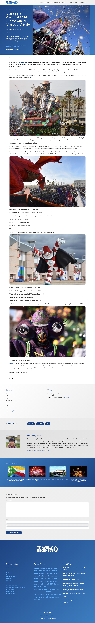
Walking (56, 597)
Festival (40, 423)
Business (42, 570)
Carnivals (9, 45)
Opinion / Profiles (11, 585)
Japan (39, 584)
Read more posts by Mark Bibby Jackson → (38, 450)
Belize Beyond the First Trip (70, 579)
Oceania (8, 580)
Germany (37, 581)
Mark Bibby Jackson (14, 49)
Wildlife (43, 599)
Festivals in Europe (12, 46)
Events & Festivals (11, 583)
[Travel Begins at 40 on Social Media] (87, 2)
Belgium (36, 570)
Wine (47, 599)
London (51, 584)
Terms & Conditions (44, 615)
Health (42, 581)
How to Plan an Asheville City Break (72, 589)
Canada (56, 570)
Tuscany (11, 363)
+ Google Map (65, 397)
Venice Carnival (22, 62)
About (8, 596)
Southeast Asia (10, 576)
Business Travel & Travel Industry (16, 587)
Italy (78, 62)
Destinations (56, 2)
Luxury (57, 584)
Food (48, 578)
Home (41, 2)
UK (47, 597)
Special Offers (10, 589)
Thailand (37, 597)
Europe (8, 572)
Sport (48, 592)
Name (8, 519)
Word (49, 599)
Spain (44, 592)
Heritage (49, 581)
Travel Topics (10, 591)
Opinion (71, 2)
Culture (31, 423)
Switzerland (57, 594)
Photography (38, 589)
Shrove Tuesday (59, 146)
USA (51, 597)
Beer (56, 568)
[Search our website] (85, 2)
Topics (76, 2)
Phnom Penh (50, 586)
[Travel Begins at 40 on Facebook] (44, 613)
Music (37, 587)
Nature (43, 587)
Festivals (64, 2)
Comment (9, 501)
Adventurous (39, 568)
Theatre (43, 597)
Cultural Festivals (19, 45)
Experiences (47, 2)
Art (46, 568)
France (54, 579)
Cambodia (49, 570)
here (31, 77)
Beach (50, 568)
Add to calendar (15, 379)
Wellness (37, 600)
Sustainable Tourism (44, 594)
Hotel (56, 581)
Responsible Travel (49, 589)
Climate (36, 576)
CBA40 (36, 573)
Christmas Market (48, 573)
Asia (7, 574)
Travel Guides (10, 593)
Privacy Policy (52, 615)
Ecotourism (53, 576)
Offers (81, 2)
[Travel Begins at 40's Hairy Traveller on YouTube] (50, 613)
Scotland (40, 592)
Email (8, 525)
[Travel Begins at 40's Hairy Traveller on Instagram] (47, 613)
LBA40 (44, 584)
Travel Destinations (12, 570)
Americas (9, 578)
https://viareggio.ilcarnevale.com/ (14, 411)
